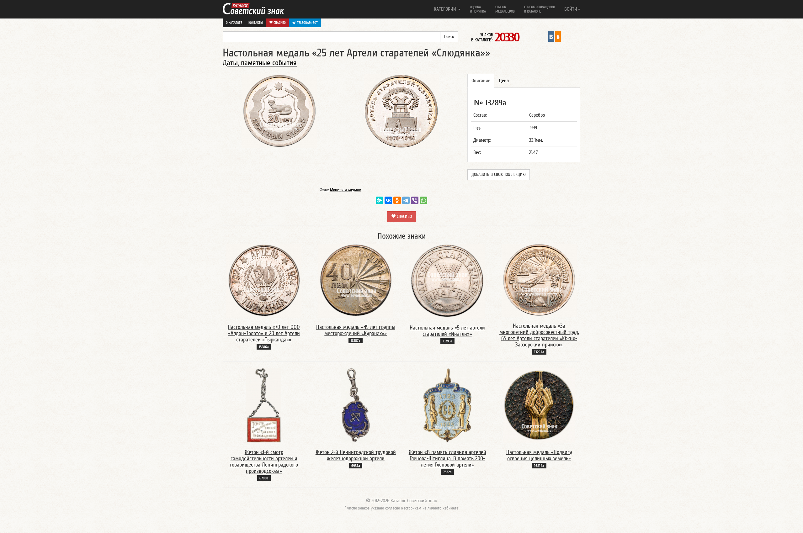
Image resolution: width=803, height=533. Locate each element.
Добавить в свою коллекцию (498, 174)
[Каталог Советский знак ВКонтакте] (551, 36)
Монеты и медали (345, 190)
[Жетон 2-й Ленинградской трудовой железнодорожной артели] (355, 405)
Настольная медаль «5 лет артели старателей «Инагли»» (447, 331)
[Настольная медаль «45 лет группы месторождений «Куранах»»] (355, 280)
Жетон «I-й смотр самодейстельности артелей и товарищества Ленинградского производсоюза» (264, 461)
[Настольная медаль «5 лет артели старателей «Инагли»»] (447, 281)
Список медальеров (505, 9)
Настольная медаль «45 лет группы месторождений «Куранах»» (355, 330)
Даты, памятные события (260, 63)
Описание (480, 80)
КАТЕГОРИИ (445, 9)
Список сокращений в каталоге (539, 9)
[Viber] (414, 200)
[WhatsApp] (423, 200)
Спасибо (279, 23)
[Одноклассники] (397, 200)
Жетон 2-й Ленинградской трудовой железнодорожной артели (356, 455)
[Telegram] (406, 200)
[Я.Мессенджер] (379, 200)
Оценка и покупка (478, 9)
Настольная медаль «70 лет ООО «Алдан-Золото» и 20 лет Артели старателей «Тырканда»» (264, 333)
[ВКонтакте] (388, 200)
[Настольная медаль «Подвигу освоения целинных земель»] (539, 405)
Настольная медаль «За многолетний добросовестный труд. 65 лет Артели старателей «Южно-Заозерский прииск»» (539, 335)
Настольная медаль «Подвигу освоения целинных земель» (539, 455)
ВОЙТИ (570, 9)
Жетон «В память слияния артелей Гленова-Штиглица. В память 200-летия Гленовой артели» (447, 458)
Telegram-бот (307, 23)
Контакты (255, 23)
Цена (504, 80)
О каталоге (234, 23)
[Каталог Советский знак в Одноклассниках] (558, 36)
